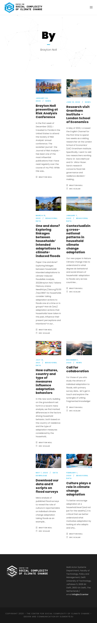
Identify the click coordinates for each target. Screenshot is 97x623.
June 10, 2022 (73, 102)
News (48, 101)
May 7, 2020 (42, 472)
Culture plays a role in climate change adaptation (78, 489)
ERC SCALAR (74, 189)
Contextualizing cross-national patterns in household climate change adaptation (78, 239)
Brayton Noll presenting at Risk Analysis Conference (47, 111)
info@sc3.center (80, 594)
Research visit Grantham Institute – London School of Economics (78, 114)
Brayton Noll (45, 177)
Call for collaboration (77, 369)
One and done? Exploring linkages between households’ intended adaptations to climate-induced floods (48, 241)
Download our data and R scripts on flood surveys (47, 486)
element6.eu (66, 616)
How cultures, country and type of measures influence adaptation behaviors (47, 381)
